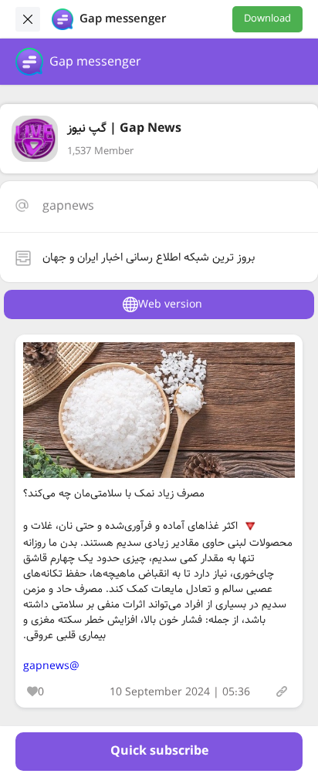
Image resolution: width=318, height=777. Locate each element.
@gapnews (51, 666)
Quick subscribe (159, 751)
